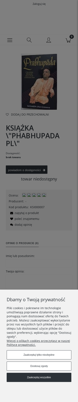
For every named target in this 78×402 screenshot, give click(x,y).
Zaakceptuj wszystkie (39, 377)
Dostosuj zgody (39, 366)
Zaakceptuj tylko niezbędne (39, 354)
